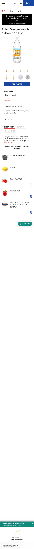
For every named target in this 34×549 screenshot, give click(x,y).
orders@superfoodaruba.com (10, 546)
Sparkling (19, 11)
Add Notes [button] (7, 101)
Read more (8, 142)
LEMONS (13, 167)
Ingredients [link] (10, 131)
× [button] (32, 524)
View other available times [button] (17, 23)
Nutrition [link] (21, 127)
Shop (11, 11)
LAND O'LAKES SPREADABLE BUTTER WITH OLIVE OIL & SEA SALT (20, 205)
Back (5, 11)
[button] (6, 70)
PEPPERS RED (15, 191)
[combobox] (17, 95)
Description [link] (9, 127)
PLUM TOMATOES (16, 179)
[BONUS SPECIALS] (3, 204)
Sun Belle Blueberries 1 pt (19, 155)
